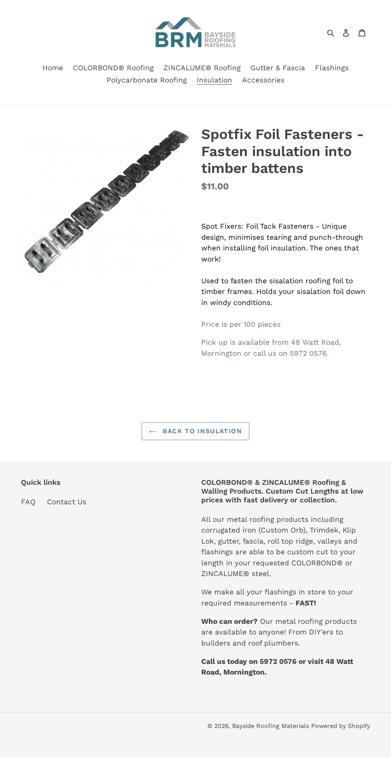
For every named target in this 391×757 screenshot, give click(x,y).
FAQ (28, 501)
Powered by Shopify (340, 726)
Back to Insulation (201, 431)
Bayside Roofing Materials (270, 726)
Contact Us (66, 501)
